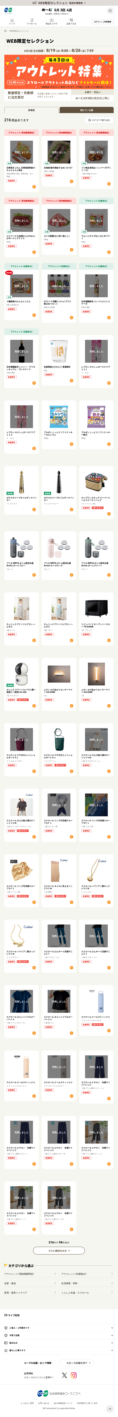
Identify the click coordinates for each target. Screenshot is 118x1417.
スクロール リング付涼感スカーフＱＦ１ (58, 821)
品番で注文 (71, 23)
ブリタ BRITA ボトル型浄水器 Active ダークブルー (20, 564)
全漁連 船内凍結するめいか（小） (58, 167)
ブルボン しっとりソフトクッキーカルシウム (58, 433)
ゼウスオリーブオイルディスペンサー (21, 498)
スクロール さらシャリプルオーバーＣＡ (20, 1018)
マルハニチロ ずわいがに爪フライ (95, 237)
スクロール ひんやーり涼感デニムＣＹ (58, 952)
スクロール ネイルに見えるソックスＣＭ (58, 887)
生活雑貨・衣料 (69, 1283)
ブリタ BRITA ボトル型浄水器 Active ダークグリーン (94, 564)
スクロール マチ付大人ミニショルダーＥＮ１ (20, 756)
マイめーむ (32, 23)
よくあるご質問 (27, 1403)
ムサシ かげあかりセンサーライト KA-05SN (58, 690)
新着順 (31, 110)
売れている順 (86, 110)
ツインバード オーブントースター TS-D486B (95, 625)
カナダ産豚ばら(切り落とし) (57, 235)
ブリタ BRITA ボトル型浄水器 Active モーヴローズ (57, 564)
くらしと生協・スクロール (75, 1292)
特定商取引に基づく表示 (87, 1403)
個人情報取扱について (63, 1403)
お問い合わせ (43, 1403)
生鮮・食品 (10, 1283)
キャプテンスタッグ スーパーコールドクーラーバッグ (95, 498)
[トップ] (5, 31)
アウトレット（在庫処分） (74, 1273)
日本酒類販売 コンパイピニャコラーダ (95, 302)
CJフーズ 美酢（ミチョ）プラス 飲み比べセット (58, 302)
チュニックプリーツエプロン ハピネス (20, 625)
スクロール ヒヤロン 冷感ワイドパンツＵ (95, 1083)
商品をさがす (52, 23)
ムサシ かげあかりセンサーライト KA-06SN (95, 690)
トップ (12, 23)
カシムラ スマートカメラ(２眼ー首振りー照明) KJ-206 (21, 690)
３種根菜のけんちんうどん (18, 301)
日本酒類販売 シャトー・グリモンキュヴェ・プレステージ (20, 368)
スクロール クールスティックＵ (95, 1016)
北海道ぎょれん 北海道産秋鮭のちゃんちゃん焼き (20, 168)
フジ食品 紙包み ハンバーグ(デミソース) (96, 168)
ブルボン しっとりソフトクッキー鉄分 (95, 433)
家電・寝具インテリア (15, 1292)
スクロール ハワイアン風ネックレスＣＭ (95, 887)
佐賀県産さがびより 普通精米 (57, 366)
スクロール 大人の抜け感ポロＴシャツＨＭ (95, 756)
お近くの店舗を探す (76, 1363)
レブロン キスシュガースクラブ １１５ (20, 433)
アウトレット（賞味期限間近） (19, 1273)
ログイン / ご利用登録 (102, 21)
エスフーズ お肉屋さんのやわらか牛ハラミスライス (20, 237)
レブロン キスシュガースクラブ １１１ (95, 368)
